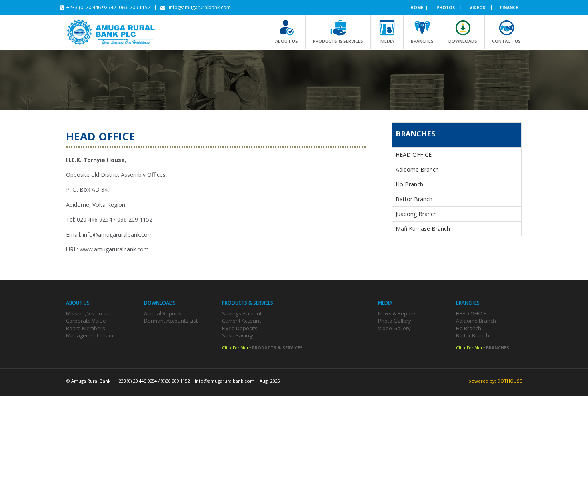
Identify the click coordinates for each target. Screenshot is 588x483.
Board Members (85, 328)
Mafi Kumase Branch (423, 228)
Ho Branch (409, 184)
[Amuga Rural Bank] (116, 32)
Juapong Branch (416, 214)
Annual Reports (163, 313)
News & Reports (397, 313)
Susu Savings (238, 335)
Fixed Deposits (240, 328)
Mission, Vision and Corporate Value (89, 317)
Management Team (89, 335)
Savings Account (242, 313)
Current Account (241, 320)
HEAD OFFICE (414, 154)
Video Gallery (394, 328)
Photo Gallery (394, 320)
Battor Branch (414, 199)
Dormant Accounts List (171, 320)
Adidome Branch (417, 169)
